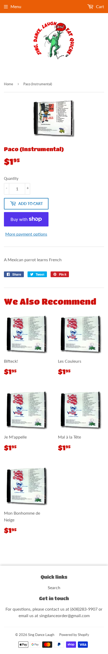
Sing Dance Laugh (41, 635)
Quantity (11, 178)
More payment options (26, 233)
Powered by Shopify (74, 635)
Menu (15, 6)
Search (54, 587)
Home (8, 84)
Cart (99, 6)
